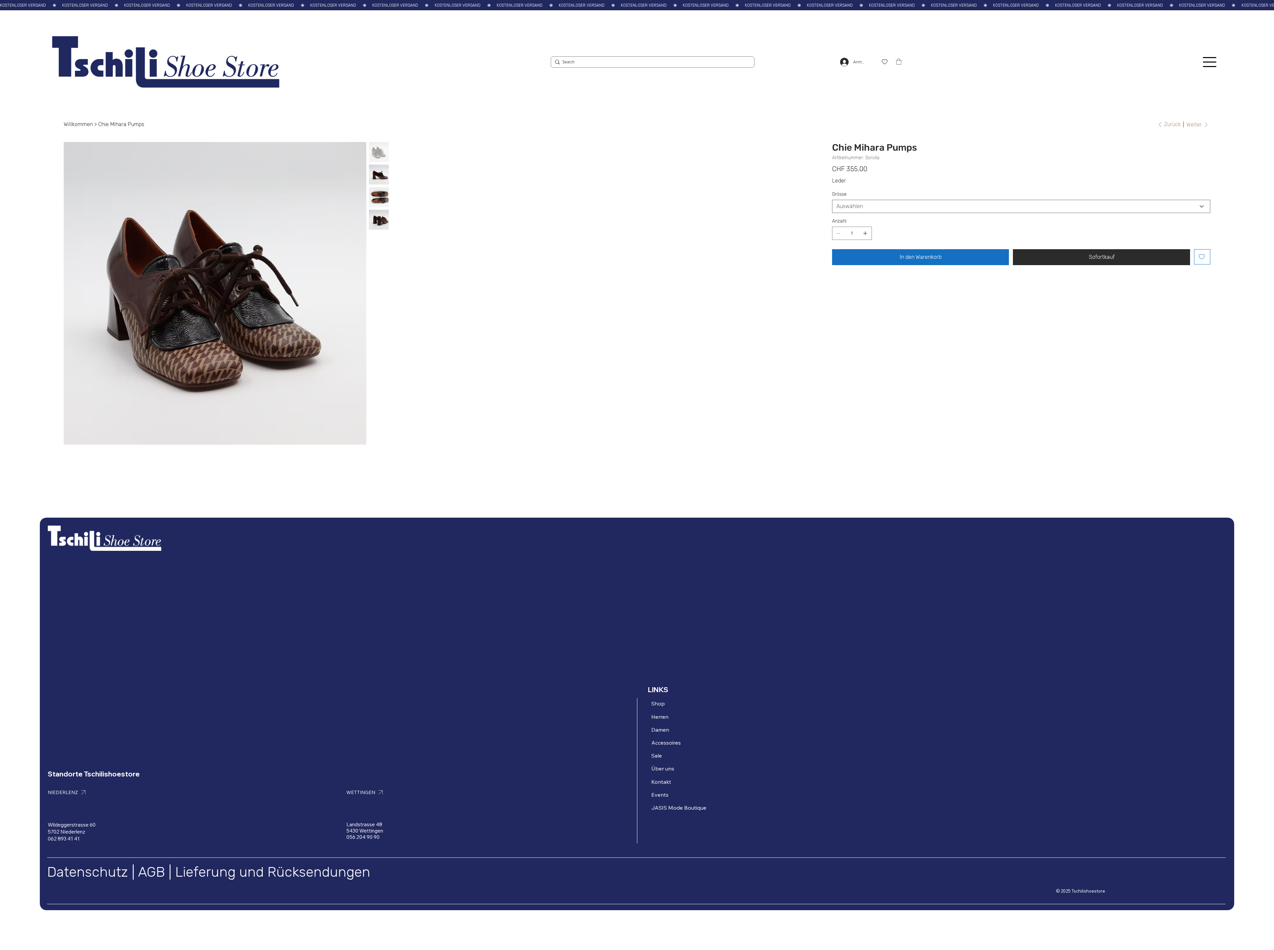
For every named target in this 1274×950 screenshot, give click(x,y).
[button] (898, 61)
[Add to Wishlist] (1202, 256)
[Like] (885, 62)
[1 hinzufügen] (865, 233)
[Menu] (1210, 62)
